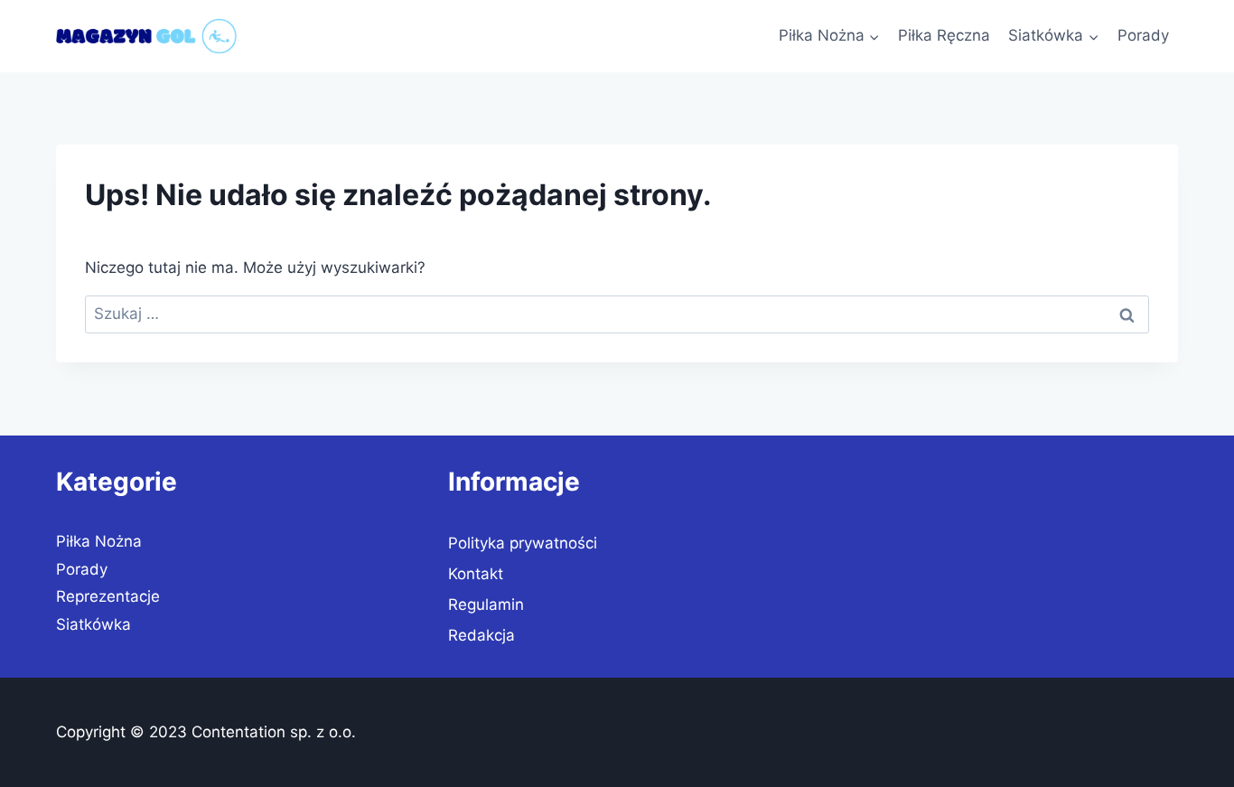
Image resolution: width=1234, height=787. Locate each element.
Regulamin (486, 604)
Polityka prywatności (522, 543)
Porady (1143, 35)
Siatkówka (93, 624)
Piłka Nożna (99, 541)
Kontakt (475, 574)
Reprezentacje (108, 596)
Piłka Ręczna (944, 35)
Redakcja (481, 635)
